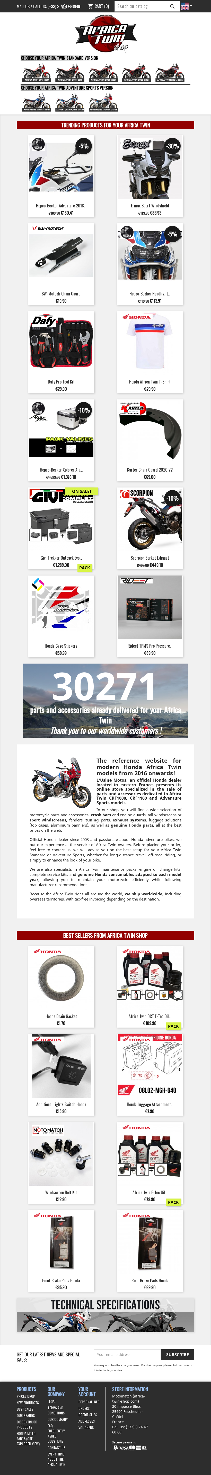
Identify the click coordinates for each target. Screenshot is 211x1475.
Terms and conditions (56, 1410)
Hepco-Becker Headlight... (149, 294)
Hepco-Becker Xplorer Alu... (61, 470)
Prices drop (26, 1396)
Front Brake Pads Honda (61, 1280)
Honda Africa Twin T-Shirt (150, 382)
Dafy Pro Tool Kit (61, 382)
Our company (58, 1419)
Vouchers (86, 1427)
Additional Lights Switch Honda (61, 1104)
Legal (52, 1401)
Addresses (86, 1421)
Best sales (25, 1409)
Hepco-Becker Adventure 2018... (61, 206)
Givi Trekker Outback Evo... (61, 558)
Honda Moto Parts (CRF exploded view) (28, 1438)
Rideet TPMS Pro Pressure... (150, 646)
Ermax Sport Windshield (150, 206)
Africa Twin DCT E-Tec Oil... (150, 1016)
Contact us (56, 1447)
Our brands (26, 1415)
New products (28, 1402)
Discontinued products (27, 1424)
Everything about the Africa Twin (56, 1459)
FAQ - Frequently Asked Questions (56, 1433)
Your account (87, 1392)
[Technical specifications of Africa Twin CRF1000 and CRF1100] (105, 1315)
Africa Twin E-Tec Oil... (150, 1192)
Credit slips (87, 1414)
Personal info (89, 1401)
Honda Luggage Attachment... (150, 1104)
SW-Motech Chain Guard (61, 294)
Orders (84, 1408)
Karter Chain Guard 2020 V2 (150, 470)
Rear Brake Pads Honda (150, 1280)
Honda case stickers (61, 646)
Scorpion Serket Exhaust (150, 558)
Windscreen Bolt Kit (61, 1192)
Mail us (23, 6)
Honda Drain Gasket (61, 1016)
